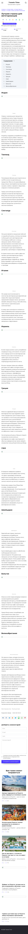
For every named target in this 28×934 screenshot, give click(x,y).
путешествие (16, 709)
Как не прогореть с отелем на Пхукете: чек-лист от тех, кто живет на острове (13, 855)
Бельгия (8, 83)
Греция (8, 76)
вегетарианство (6, 709)
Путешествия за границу (10, 23)
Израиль (8, 74)
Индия (8, 64)
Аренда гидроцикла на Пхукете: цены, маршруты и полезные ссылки (14, 794)
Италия (8, 71)
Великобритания (11, 86)
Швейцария (9, 81)
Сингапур (9, 69)
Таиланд (8, 67)
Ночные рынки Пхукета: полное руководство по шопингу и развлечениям (12, 824)
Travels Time (14, 2)
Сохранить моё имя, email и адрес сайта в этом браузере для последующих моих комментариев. (14, 757)
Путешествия (10, 9)
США (7, 79)
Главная (3, 9)
